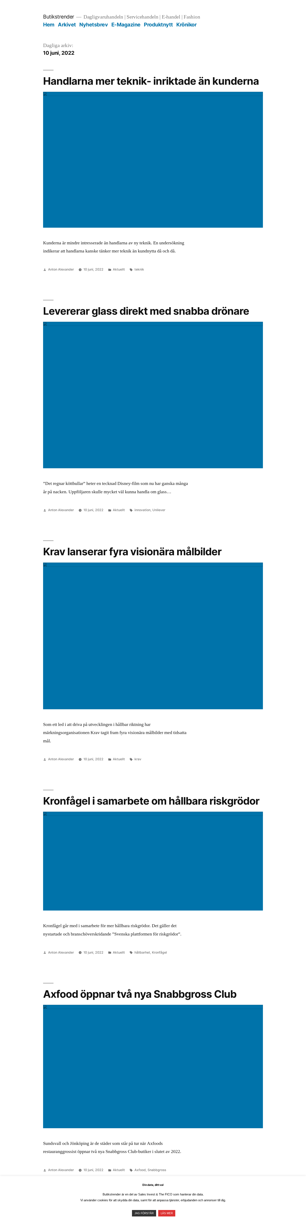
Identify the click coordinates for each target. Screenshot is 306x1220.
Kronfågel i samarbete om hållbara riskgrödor (151, 801)
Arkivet (67, 24)
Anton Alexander (61, 269)
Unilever (158, 510)
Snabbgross (157, 1170)
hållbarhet (142, 952)
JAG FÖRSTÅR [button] (144, 1213)
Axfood (140, 1170)
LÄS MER (167, 1213)
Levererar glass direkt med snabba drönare (146, 311)
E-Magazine (126, 24)
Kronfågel (159, 952)
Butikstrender (58, 17)
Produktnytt (158, 24)
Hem (49, 24)
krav (137, 759)
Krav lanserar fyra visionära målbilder (132, 551)
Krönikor (186, 24)
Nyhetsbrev (93, 24)
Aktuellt (119, 269)
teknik (139, 269)
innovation (142, 510)
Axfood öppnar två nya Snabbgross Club (139, 994)
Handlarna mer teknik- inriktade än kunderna (151, 81)
